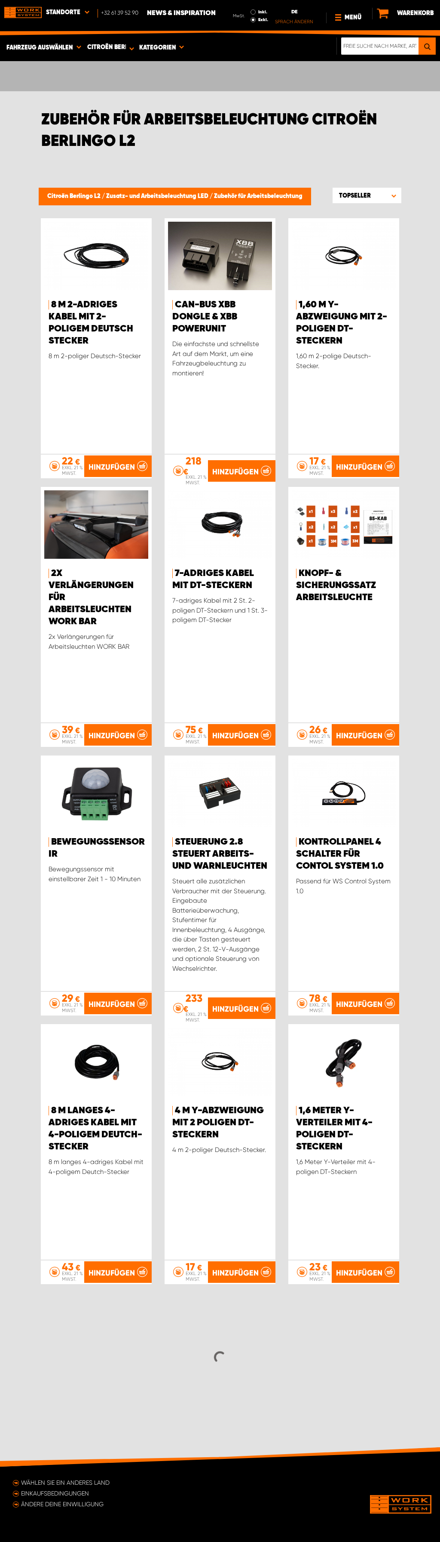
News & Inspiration (181, 13)
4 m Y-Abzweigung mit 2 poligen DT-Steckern (218, 1122)
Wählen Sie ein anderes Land (65, 1482)
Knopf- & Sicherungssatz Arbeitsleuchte (336, 585)
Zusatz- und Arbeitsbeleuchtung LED (158, 196)
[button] (367, 195)
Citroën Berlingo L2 (74, 196)
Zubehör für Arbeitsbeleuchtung (258, 196)
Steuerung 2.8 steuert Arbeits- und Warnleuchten (219, 854)
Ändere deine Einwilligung (62, 1504)
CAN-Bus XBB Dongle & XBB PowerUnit (204, 317)
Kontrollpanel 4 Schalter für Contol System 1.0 (340, 854)
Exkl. (263, 20)
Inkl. (262, 12)
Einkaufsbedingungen (55, 1493)
